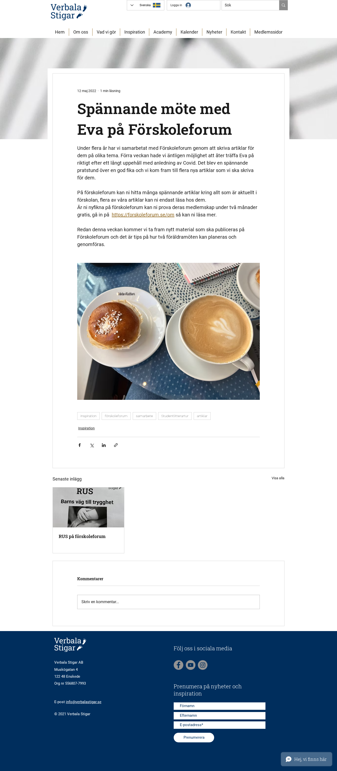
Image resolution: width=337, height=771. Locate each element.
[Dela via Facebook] (79, 445)
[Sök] (283, 5)
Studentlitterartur (174, 416)
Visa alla (278, 478)
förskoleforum (116, 416)
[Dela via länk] (115, 445)
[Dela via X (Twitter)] (91, 445)
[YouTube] (190, 665)
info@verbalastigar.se (83, 702)
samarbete (144, 416)
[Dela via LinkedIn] (103, 445)
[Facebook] (178, 665)
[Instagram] (202, 665)
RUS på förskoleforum (82, 536)
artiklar (202, 416)
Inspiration (86, 428)
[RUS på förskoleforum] (88, 507)
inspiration (88, 416)
